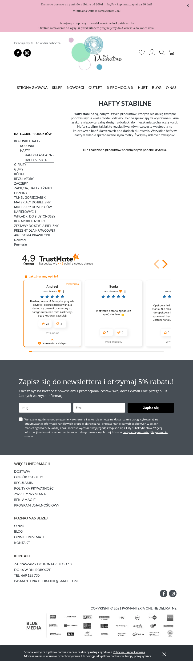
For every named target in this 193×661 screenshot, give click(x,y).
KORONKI (27, 146)
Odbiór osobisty (28, 477)
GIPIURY (20, 164)
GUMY (18, 169)
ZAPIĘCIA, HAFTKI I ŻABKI (33, 188)
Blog (18, 531)
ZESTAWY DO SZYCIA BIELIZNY (36, 226)
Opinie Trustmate (29, 537)
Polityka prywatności (34, 488)
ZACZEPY (21, 183)
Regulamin (23, 483)
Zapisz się (151, 407)
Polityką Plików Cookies (129, 652)
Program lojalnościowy (36, 505)
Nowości (20, 240)
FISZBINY (20, 193)
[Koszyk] (172, 55)
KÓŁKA (19, 174)
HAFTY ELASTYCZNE (39, 155)
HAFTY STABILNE (37, 160)
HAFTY (25, 150)
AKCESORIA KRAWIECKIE (32, 235)
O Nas (19, 526)
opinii (75, 263)
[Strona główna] (96, 53)
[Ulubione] (142, 53)
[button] (164, 264)
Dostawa (22, 471)
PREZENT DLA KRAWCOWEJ (34, 230)
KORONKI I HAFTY (27, 141)
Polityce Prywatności (136, 432)
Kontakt (22, 543)
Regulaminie (159, 432)
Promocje (20, 244)
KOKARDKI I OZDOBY (29, 221)
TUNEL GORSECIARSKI (30, 197)
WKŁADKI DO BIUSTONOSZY (34, 216)
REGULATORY (24, 179)
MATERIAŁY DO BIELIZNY (32, 202)
